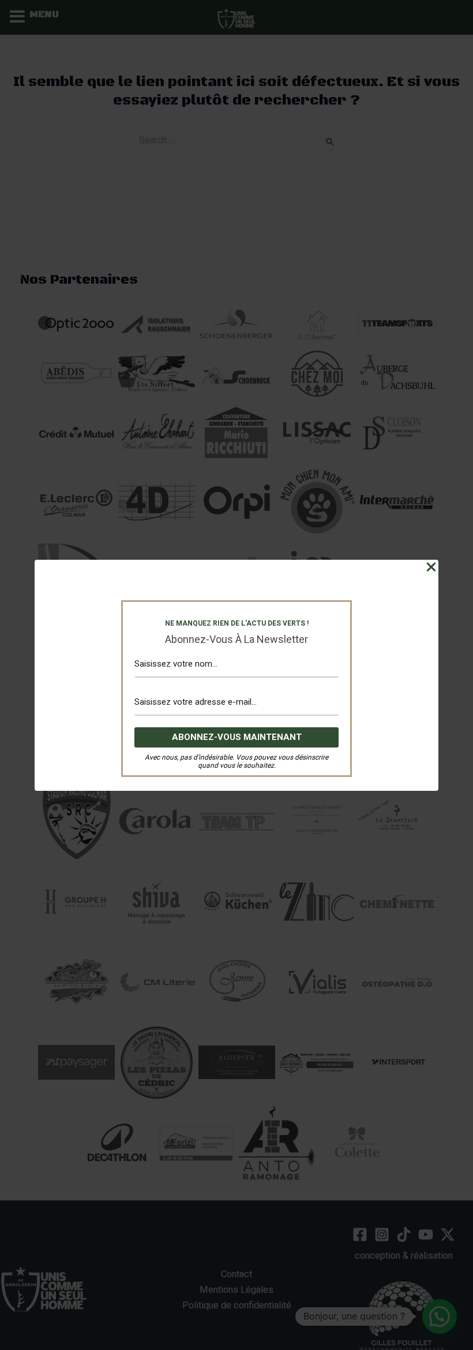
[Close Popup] (431, 567)
